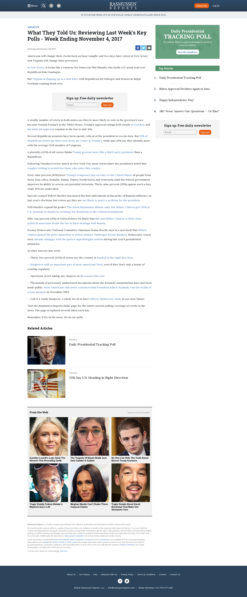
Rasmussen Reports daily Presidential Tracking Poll (74, 539)
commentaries (104, 539)
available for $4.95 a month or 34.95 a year (59, 542)
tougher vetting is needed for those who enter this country (63, 168)
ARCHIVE (33, 27)
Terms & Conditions (146, 574)
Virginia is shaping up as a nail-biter (55, 79)
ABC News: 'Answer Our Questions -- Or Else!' (189, 111)
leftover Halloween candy (105, 299)
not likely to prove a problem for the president (111, 200)
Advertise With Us (109, 574)
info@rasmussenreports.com (121, 587)
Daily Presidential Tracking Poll (92, 344)
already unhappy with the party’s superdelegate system (68, 239)
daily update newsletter (74, 536)
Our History (84, 574)
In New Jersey (35, 67)
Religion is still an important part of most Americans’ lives (66, 264)
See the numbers (187, 52)
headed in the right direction (115, 257)
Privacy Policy (127, 574)
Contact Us (175, 574)
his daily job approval (40, 129)
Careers (162, 574)
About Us (71, 574)
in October (137, 124)
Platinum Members (127, 545)
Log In (216, 6)
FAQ (95, 574)
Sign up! (107, 104)
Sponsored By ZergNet (139, 412)
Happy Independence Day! (176, 100)
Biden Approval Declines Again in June (184, 89)
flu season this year (92, 276)
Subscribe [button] (201, 5)
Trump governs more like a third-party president (103, 152)
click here (63, 551)
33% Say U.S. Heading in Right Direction (98, 378)
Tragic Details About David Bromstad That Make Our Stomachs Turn (125, 507)
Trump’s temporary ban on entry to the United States (99, 175)
